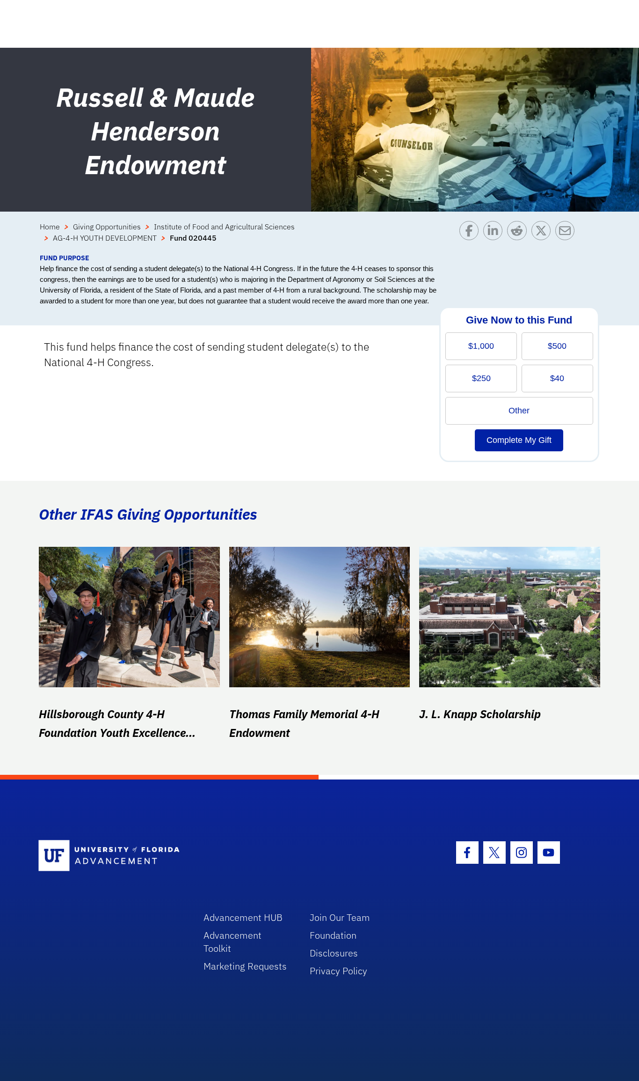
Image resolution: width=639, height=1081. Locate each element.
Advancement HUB (243, 917)
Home (50, 226)
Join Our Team (340, 917)
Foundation (333, 935)
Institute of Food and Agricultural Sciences (224, 226)
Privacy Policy (338, 970)
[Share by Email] (567, 237)
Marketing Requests (245, 966)
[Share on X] (543, 237)
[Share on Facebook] (471, 237)
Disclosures (334, 953)
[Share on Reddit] (519, 237)
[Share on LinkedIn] (495, 237)
